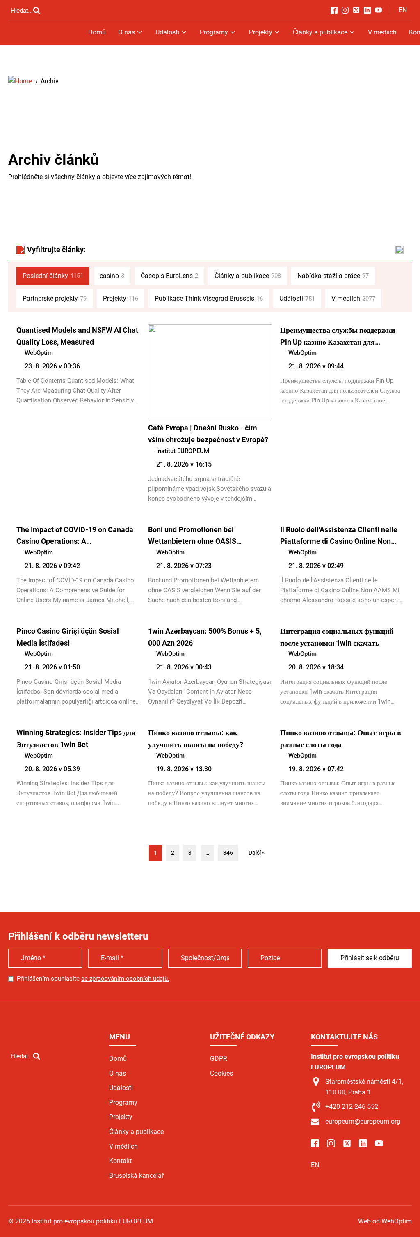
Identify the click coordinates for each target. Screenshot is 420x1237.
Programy (214, 32)
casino (112, 276)
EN (403, 10)
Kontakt (120, 1161)
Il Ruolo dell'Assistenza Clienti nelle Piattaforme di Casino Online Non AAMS (338, 536)
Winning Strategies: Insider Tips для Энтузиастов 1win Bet (75, 738)
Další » (257, 852)
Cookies (221, 1073)
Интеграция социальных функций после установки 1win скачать (336, 637)
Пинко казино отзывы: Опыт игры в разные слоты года (340, 738)
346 (228, 852)
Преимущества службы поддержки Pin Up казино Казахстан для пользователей (337, 337)
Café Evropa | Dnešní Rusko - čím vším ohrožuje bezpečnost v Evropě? (208, 433)
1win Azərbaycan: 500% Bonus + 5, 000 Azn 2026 (204, 637)
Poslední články (53, 276)
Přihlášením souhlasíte (93, 978)
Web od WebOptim (385, 1221)
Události (167, 32)
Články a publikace (320, 32)
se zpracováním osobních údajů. (125, 978)
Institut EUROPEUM (182, 451)
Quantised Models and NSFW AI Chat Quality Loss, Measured (77, 336)
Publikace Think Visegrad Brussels (209, 298)
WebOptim (39, 352)
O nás (126, 32)
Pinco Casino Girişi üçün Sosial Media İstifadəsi (67, 637)
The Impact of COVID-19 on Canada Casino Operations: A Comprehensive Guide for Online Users (74, 536)
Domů (97, 32)
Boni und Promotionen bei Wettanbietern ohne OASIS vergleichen (192, 536)
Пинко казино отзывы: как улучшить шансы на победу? (195, 738)
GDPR (218, 1058)
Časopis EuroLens (169, 276)
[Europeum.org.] (20, 81)
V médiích (382, 32)
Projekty (260, 32)
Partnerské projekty (55, 298)
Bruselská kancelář (136, 1176)
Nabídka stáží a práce (333, 276)
